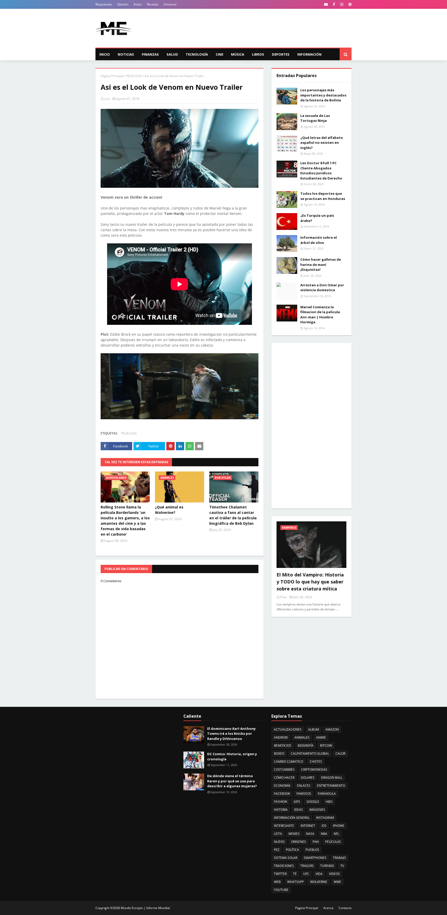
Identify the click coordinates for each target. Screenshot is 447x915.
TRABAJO (339, 858)
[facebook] (334, 4)
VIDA (319, 874)
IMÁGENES (317, 809)
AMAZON (332, 729)
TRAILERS (307, 866)
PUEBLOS (312, 850)
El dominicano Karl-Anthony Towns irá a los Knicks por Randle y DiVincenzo (231, 733)
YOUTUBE (281, 890)
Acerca (328, 908)
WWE (337, 882)
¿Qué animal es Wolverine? (169, 510)
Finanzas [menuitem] (150, 54)
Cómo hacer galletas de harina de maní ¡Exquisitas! (320, 264)
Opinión (122, 4)
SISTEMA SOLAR (285, 858)
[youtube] (326, 4)
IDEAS (298, 809)
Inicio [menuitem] (104, 54)
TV (342, 866)
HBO (329, 801)
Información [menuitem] (309, 54)
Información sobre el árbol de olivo (318, 240)
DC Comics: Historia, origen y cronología (232, 756)
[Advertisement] (257, 28)
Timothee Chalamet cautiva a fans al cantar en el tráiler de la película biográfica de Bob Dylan (233, 515)
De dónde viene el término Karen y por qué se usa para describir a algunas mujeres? (232, 781)
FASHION (280, 801)
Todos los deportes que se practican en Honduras (322, 196)
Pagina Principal (306, 908)
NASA (310, 833)
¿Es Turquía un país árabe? (317, 218)
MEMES (294, 833)
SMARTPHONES (315, 858)
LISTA (278, 833)
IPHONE (338, 825)
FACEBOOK (282, 793)
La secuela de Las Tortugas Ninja (315, 118)
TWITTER (280, 874)
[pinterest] (349, 4)
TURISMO (327, 866)
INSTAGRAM (325, 817)
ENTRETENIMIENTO (331, 785)
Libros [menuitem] (258, 54)
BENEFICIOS (282, 745)
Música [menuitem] (237, 54)
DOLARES (308, 777)
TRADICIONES (284, 866)
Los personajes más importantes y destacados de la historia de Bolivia (323, 95)
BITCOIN (326, 745)
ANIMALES (302, 737)
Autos (137, 4)
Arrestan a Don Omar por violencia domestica (322, 287)
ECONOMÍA (282, 785)
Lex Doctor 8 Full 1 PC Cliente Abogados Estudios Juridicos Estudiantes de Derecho (321, 171)
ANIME (321, 737)
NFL (336, 833)
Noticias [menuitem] (126, 54)
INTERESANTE (284, 825)
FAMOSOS (303, 793)
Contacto (345, 908)
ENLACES (303, 785)
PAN (315, 841)
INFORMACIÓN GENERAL (292, 817)
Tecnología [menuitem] (197, 54)
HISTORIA (281, 809)
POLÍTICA (292, 850)
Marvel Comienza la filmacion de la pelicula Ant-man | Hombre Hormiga (320, 315)
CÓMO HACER (284, 777)
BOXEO (279, 753)
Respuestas (103, 4)
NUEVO (279, 841)
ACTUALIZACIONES (288, 729)
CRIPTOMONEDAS (314, 769)
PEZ (276, 850)
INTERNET (308, 825)
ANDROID (281, 737)
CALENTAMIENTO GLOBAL (310, 753)
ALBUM (313, 729)
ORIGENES (298, 841)
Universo (169, 4)
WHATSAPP (295, 882)
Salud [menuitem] (172, 54)
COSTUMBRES (284, 769)
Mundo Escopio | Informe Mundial (145, 908)
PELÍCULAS (134, 76)
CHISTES (316, 761)
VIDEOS (334, 874)
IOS (324, 825)
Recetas (152, 4)
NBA (324, 833)
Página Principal (112, 76)
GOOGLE (313, 801)
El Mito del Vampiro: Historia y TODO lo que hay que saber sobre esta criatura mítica (310, 582)
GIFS (297, 801)
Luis (107, 98)
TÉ (295, 874)
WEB (277, 882)
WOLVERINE (318, 882)
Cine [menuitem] (219, 54)
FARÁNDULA (327, 793)
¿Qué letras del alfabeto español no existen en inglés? (321, 142)
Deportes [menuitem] (280, 54)
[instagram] (342, 4)
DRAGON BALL (331, 777)
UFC (306, 874)
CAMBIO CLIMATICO (288, 761)
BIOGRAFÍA (306, 745)
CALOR (340, 753)
